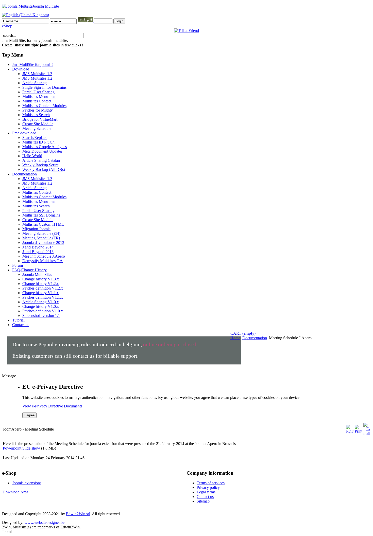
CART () (243, 333)
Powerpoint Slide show (21, 448)
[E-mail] (366, 433)
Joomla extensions (26, 483)
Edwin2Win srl (78, 514)
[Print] (358, 431)
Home (235, 338)
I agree (29, 415)
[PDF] (350, 431)
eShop (7, 26)
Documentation (254, 338)
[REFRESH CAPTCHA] (86, 21)
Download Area (15, 492)
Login (119, 21)
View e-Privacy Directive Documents (52, 406)
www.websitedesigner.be (44, 522)
